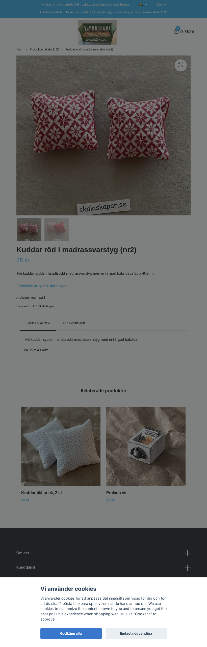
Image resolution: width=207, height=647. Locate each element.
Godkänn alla (71, 633)
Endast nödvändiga (136, 633)
